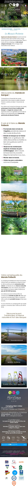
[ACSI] (7, 473)
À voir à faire (17, 29)
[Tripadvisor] (6, 478)
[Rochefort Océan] (6, 462)
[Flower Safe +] (14, 478)
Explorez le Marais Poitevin (9, 37)
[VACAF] (21, 473)
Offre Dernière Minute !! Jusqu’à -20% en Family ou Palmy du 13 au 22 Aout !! (14, 2)
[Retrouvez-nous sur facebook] (2, 6)
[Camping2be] (7, 467)
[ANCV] (13, 467)
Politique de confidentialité (16, 454)
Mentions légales (11, 453)
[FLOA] (14, 473)
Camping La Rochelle (7, 29)
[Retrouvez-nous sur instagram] (5, 6)
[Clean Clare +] (21, 478)
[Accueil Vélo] (20, 467)
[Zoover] (21, 462)
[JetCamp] (14, 483)
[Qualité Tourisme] (14, 462)
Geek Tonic (22, 452)
